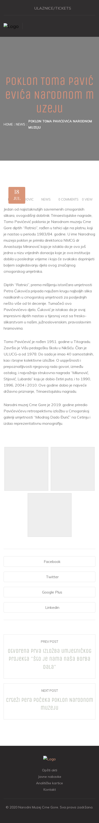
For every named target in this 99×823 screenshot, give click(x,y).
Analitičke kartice (49, 783)
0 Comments (68, 199)
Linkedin (52, 607)
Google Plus (52, 592)
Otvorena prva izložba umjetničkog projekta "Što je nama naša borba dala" (50, 659)
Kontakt (49, 789)
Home (8, 124)
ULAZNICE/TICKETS (52, 8)
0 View (87, 199)
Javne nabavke (49, 776)
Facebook (52, 561)
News (20, 124)
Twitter (52, 576)
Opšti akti (49, 770)
